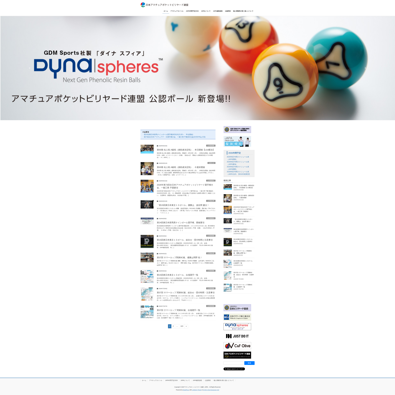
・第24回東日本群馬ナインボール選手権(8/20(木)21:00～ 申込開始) (167, 134)
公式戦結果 (210, 201)
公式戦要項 (210, 180)
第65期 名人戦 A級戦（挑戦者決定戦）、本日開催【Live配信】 (186, 150)
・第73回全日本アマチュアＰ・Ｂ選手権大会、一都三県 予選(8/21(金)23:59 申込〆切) (173, 137)
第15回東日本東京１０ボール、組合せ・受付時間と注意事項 (185, 240)
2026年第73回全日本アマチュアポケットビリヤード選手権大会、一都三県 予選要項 (244, 209)
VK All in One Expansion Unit (211, 390)
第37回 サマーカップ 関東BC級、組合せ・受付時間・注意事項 (186, 293)
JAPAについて (185, 380)
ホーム (144, 380)
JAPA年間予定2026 (171, 380)
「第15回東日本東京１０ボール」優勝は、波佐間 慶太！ (183, 205)
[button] (29, 68)
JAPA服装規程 (197, 380)
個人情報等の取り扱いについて (224, 380)
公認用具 (208, 380)
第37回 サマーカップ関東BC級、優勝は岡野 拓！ (179, 257)
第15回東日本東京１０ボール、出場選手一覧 (177, 275)
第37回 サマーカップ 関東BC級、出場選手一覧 (178, 310)
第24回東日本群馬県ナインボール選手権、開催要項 (180, 222)
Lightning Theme (197, 390)
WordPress (186, 390)
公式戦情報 (210, 145)
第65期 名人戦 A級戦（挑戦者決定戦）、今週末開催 (181, 167)
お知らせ (211, 163)
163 (181, 326)
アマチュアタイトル (155, 380)
